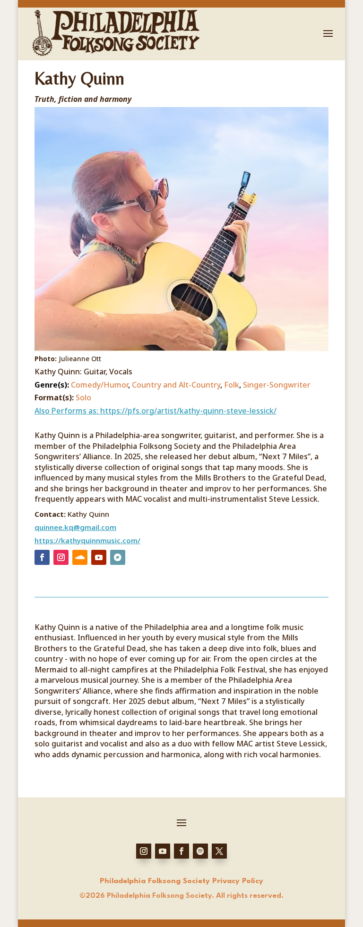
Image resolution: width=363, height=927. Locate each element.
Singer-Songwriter (277, 385)
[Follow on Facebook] (42, 557)
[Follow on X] (219, 851)
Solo (83, 397)
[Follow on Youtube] (98, 557)
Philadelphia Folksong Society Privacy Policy (181, 881)
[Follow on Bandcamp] (117, 557)
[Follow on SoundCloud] (79, 557)
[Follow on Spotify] (200, 851)
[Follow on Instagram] (61, 557)
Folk (231, 385)
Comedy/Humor (99, 385)
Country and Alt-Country (176, 385)
